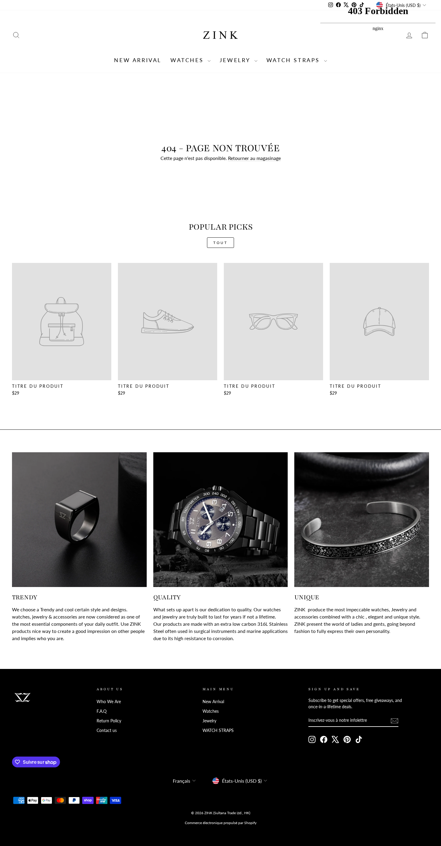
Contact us (107, 730)
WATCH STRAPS (294, 60)
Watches (188, 60)
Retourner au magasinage (254, 158)
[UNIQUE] (361, 519)
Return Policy (109, 720)
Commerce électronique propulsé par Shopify (220, 822)
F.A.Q (101, 711)
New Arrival (137, 60)
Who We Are (109, 701)
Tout (220, 242)
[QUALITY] (220, 519)
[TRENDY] (79, 519)
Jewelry (236, 60)
